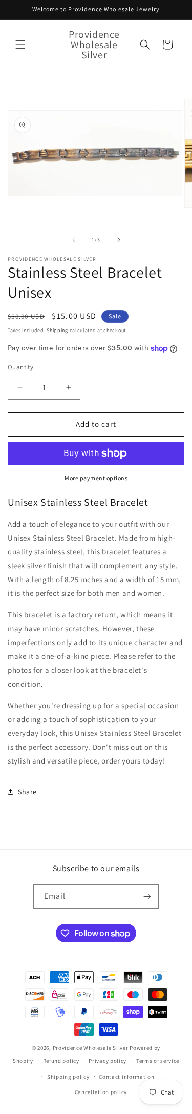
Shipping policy (68, 1076)
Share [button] (27, 791)
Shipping (57, 330)
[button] (20, 44)
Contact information (126, 1076)
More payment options (96, 478)
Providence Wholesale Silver (91, 1047)
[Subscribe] (147, 896)
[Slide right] (119, 240)
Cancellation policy (101, 1092)
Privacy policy (107, 1060)
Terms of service (157, 1060)
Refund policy (61, 1060)
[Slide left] (73, 240)
